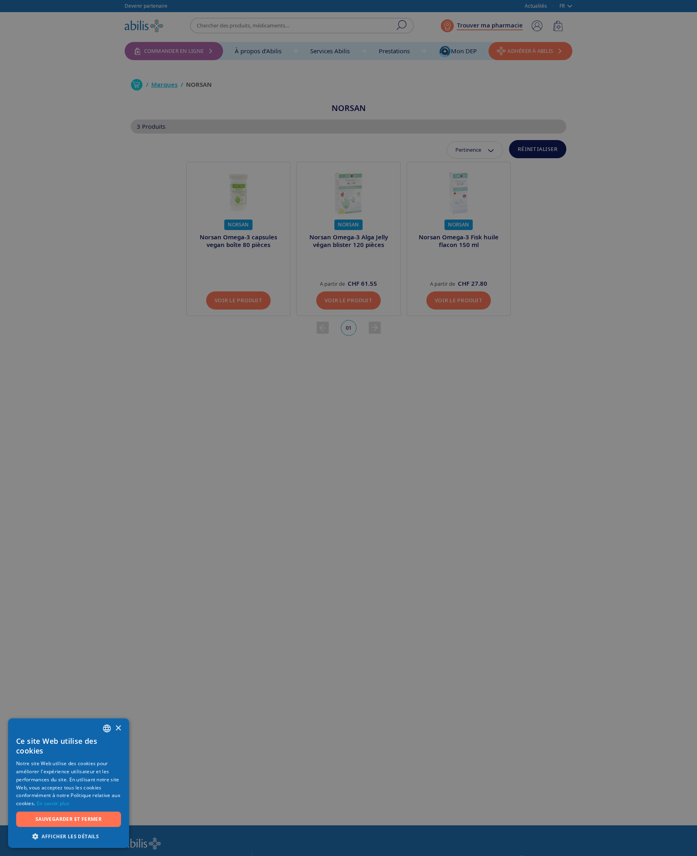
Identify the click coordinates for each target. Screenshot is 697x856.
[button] (68, 836)
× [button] (118, 728)
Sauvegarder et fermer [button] (68, 819)
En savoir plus (53, 803)
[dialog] (348, 428)
